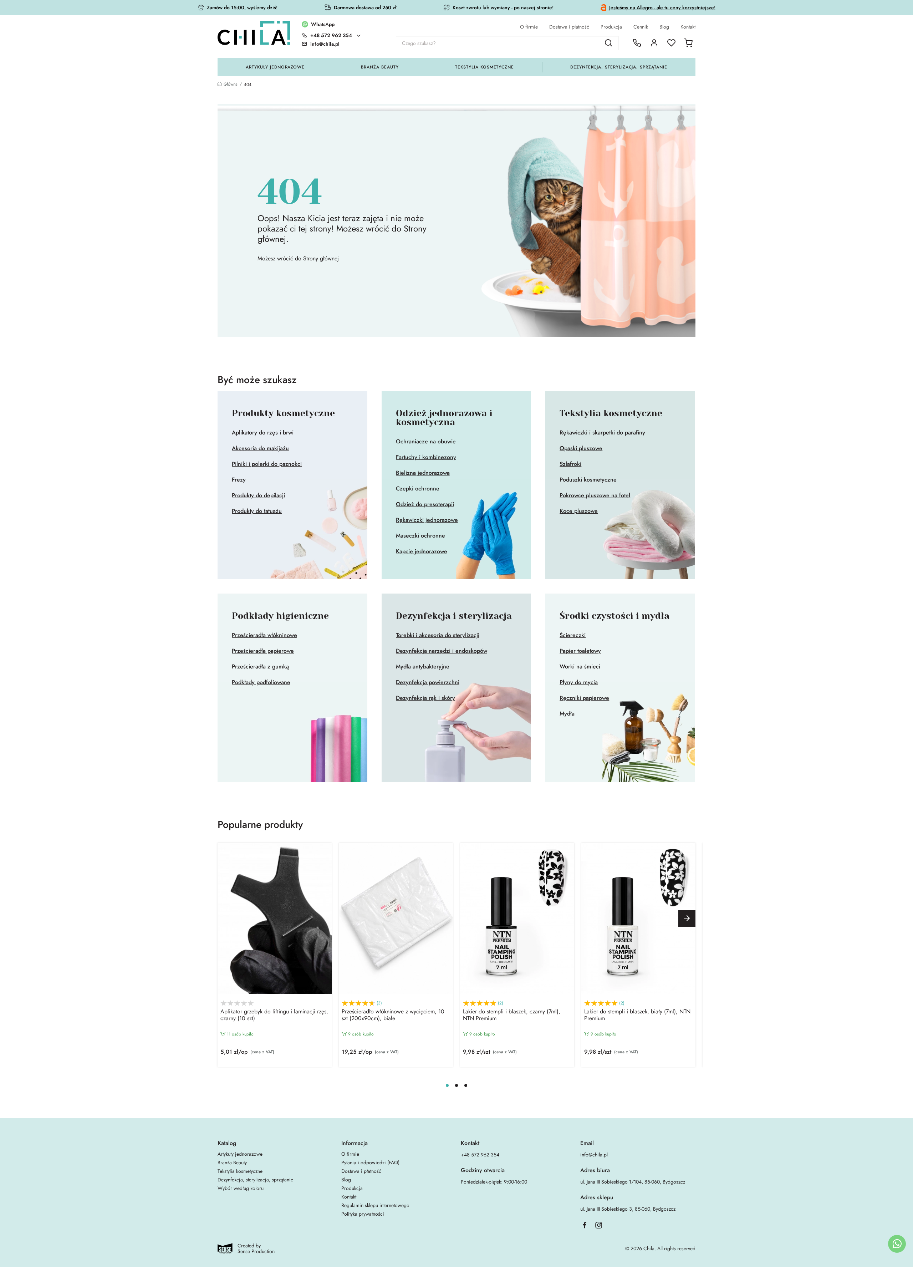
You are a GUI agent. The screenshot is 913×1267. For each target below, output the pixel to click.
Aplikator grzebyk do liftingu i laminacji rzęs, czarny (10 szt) (274, 1015)
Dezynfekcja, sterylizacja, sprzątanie (618, 67)
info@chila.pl (594, 1154)
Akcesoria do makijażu (260, 448)
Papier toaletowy (580, 651)
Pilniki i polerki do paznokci (267, 464)
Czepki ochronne (417, 488)
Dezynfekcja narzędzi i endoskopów (441, 651)
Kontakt (687, 26)
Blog (664, 26)
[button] (686, 918)
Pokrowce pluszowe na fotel (595, 495)
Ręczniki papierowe (584, 698)
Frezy (239, 479)
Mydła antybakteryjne (422, 666)
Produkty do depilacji (258, 495)
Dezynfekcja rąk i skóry (425, 698)
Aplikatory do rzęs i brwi (263, 432)
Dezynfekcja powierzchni (427, 682)
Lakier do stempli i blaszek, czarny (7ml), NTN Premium (511, 1015)
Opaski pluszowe (581, 448)
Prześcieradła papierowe (263, 651)
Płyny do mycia (579, 682)
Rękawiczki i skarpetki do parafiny (602, 432)
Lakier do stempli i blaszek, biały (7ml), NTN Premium (637, 1015)
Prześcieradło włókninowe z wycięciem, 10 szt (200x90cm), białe (393, 1015)
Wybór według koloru (241, 1188)
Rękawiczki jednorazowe (427, 520)
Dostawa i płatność (569, 26)
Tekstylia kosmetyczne (484, 67)
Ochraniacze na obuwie (426, 441)
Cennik (640, 26)
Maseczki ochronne (420, 535)
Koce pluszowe (579, 511)
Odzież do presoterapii (425, 504)
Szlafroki (570, 464)
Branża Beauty (379, 67)
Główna (231, 84)
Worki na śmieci (580, 666)
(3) (379, 1003)
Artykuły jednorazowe (275, 67)
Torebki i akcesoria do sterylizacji (437, 635)
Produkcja (611, 26)
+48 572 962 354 (331, 35)
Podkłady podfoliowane (261, 682)
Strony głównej (321, 258)
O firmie (529, 26)
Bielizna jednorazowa (423, 473)
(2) (500, 1003)
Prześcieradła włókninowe (264, 635)
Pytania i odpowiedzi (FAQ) (370, 1162)
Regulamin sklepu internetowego (375, 1205)
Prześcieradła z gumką (260, 666)
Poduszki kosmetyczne (588, 479)
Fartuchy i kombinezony (426, 457)
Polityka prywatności (362, 1213)
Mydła (567, 713)
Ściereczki (573, 635)
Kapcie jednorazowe (421, 551)
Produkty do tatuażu (257, 511)
